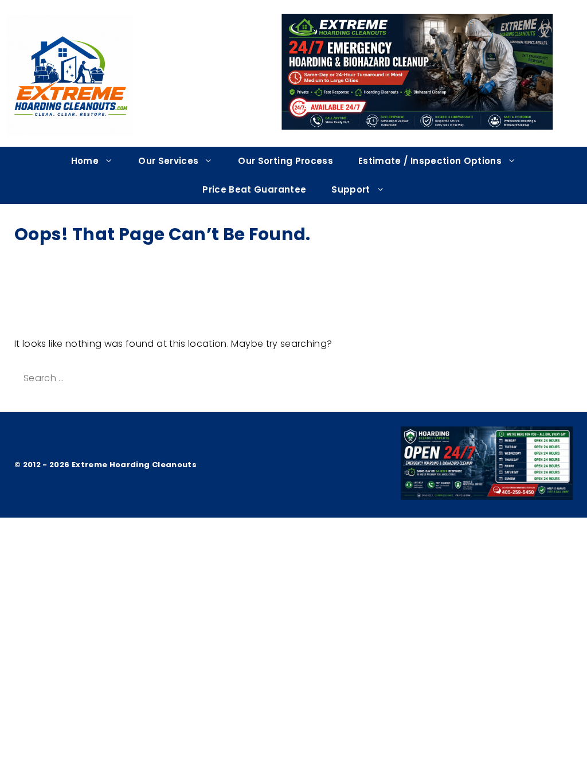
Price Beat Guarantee (254, 189)
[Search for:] (115, 378)
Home (85, 161)
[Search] (232, 378)
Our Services (168, 161)
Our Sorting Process (285, 161)
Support (350, 189)
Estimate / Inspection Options (430, 161)
